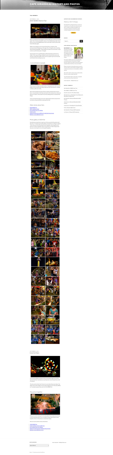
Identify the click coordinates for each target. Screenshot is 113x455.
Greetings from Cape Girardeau (76, 105)
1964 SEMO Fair (33, 107)
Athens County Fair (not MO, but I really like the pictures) (42, 113)
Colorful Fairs (34, 353)
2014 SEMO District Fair (38, 21)
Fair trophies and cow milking (36, 110)
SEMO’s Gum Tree (73, 88)
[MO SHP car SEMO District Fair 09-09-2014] (52, 339)
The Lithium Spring (75, 92)
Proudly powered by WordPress (39, 452)
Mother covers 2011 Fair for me (36, 114)
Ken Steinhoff (66, 88)
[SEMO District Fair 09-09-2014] (38, 136)
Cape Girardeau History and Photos (55, 4)
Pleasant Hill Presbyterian (75, 109)
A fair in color (33, 111)
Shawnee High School (71, 107)
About (31, 452)
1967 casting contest (34, 109)
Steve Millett (66, 90)
